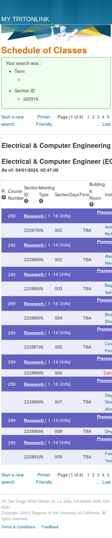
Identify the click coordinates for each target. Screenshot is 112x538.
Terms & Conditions (18, 527)
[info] (5, 198)
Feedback (50, 527)
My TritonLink (25, 19)
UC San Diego (27, 8)
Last (106, 124)
